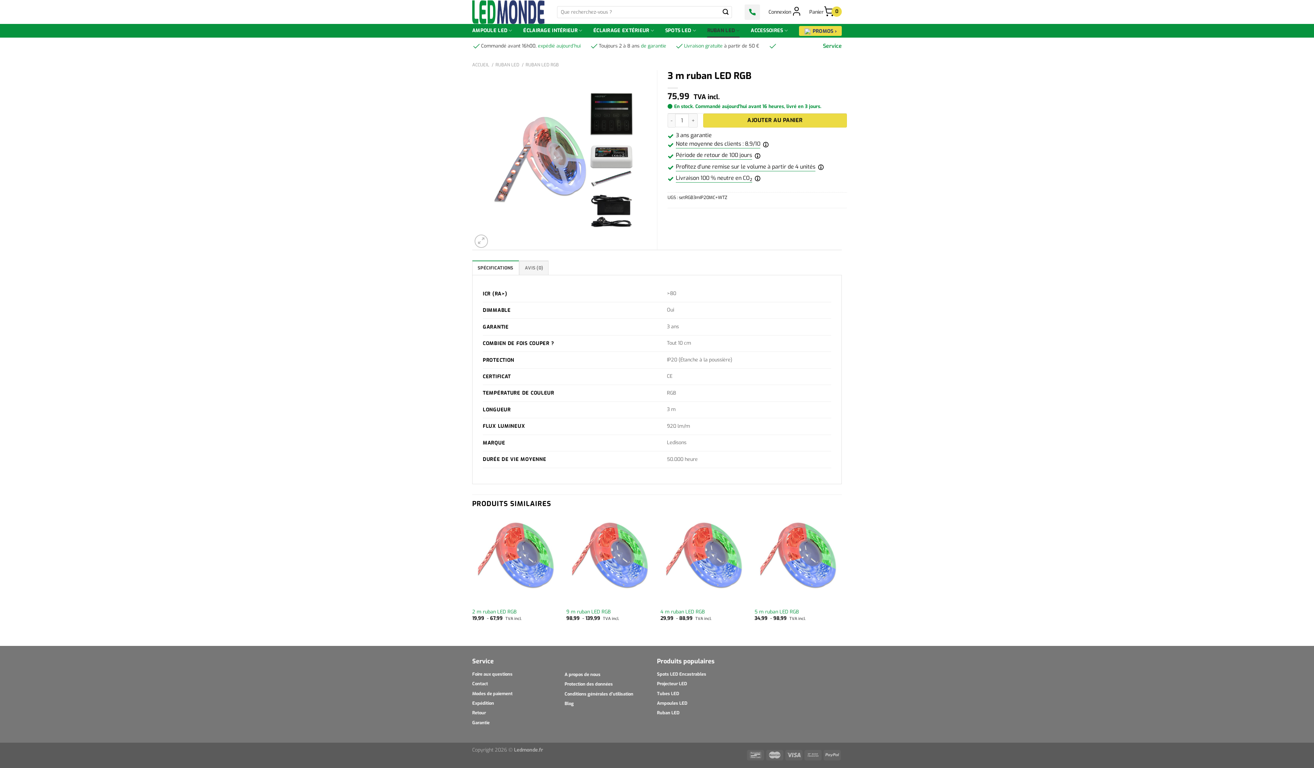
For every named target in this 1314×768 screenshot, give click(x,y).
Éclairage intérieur (550, 30)
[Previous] (472, 580)
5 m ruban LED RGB (777, 612)
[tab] (495, 268)
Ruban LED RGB (542, 65)
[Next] (841, 580)
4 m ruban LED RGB (682, 612)
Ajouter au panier (774, 120)
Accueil (480, 65)
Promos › (825, 31)
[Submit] (726, 12)
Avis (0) (534, 268)
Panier (822, 11)
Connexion (780, 12)
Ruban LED (721, 30)
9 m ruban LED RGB (588, 612)
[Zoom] (481, 241)
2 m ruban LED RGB (494, 612)
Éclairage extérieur (621, 30)
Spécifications (496, 268)
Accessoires (767, 30)
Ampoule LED (489, 30)
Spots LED (678, 30)
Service (832, 46)
